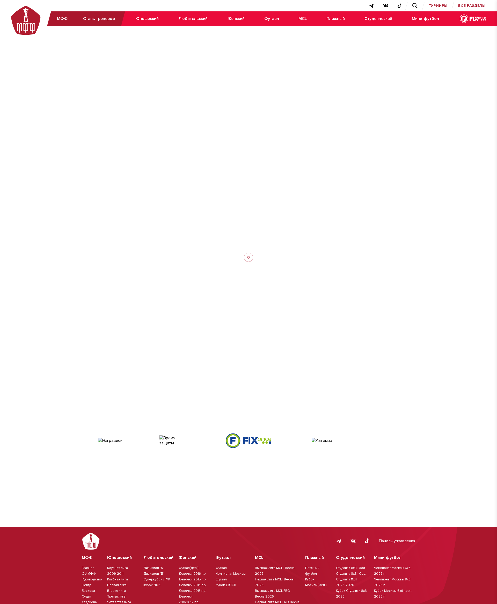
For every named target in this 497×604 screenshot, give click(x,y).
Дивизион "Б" (153, 574)
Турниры (438, 5)
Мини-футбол (425, 18)
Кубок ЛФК (152, 585)
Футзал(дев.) (188, 568)
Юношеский (147, 18)
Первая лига (117, 585)
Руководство (92, 579)
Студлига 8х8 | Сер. (351, 574)
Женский (236, 18)
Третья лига (116, 596)
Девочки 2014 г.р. (192, 585)
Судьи (86, 596)
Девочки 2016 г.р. (192, 574)
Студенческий (378, 18)
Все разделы (472, 5)
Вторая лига (116, 591)
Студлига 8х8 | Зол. (351, 568)
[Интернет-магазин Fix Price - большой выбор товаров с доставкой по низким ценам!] (248, 440)
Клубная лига (117, 579)
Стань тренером (99, 18)
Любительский (193, 18)
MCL (302, 18)
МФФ (62, 18)
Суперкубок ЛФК (156, 579)
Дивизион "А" (153, 568)
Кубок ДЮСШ (226, 585)
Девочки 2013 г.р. (192, 591)
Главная (88, 568)
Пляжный (335, 18)
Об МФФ (89, 574)
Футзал (271, 18)
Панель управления (397, 541)
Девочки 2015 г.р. (192, 579)
